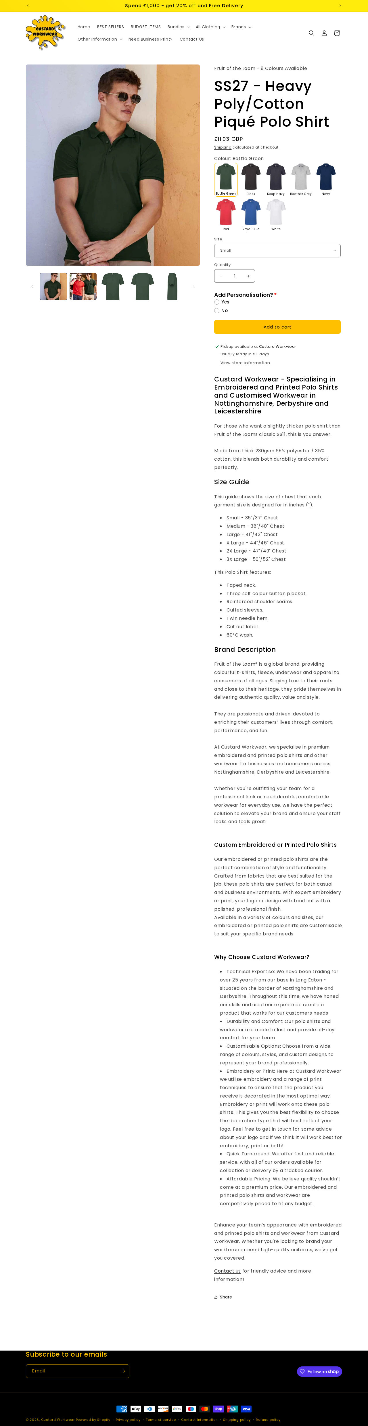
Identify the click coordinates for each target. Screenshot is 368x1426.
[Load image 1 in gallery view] (53, 286)
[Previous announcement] (28, 5)
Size (218, 239)
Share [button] (226, 1297)
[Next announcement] (340, 5)
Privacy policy (128, 1419)
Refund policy (268, 1419)
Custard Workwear (58, 1419)
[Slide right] (193, 286)
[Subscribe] (122, 1371)
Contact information (199, 1419)
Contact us (227, 1271)
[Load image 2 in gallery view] (83, 286)
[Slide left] (32, 286)
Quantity (222, 264)
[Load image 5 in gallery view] (172, 286)
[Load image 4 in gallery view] (142, 286)
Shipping (223, 147)
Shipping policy (237, 1419)
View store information (245, 363)
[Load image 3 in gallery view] (112, 286)
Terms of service (161, 1419)
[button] (178, 27)
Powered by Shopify (93, 1419)
